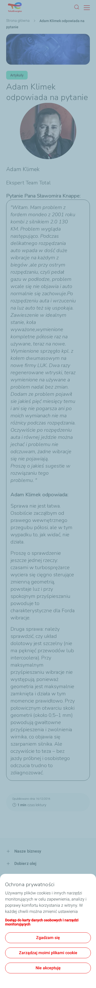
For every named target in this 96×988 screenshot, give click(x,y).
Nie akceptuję (48, 967)
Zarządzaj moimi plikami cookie (48, 952)
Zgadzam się (48, 937)
